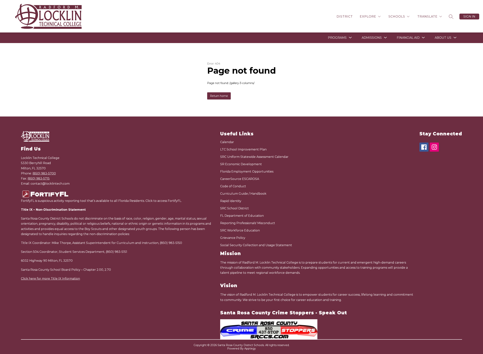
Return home (219, 96)
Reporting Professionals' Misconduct (247, 223)
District (345, 16)
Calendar (227, 142)
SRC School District (234, 208)
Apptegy (250, 348)
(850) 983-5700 (44, 173)
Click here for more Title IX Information (50, 278)
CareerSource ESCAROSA (239, 179)
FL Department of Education (242, 215)
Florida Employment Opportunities (246, 171)
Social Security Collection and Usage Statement (256, 245)
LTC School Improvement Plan (243, 149)
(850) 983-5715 (39, 178)
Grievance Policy (232, 238)
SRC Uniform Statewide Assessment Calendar (254, 157)
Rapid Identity (230, 201)
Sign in (469, 16)
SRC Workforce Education (240, 230)
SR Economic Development (241, 164)
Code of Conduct (233, 186)
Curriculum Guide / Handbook (243, 193)
